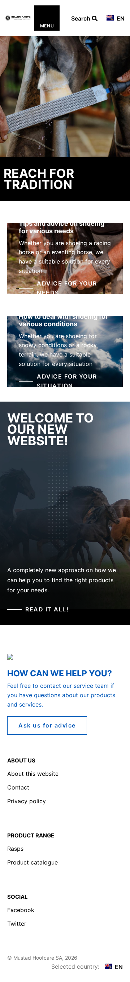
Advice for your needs (67, 288)
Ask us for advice (47, 725)
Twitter (16, 923)
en (120, 18)
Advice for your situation (67, 381)
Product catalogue (32, 862)
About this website (32, 773)
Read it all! (47, 609)
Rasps (15, 848)
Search (81, 19)
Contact (18, 787)
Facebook (20, 910)
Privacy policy (26, 801)
